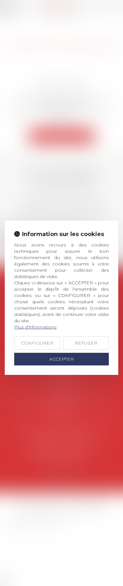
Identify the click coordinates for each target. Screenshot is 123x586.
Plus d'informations (35, 327)
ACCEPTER (61, 359)
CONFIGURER (37, 343)
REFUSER (86, 343)
